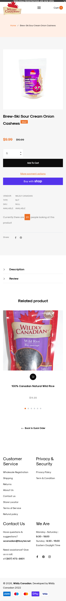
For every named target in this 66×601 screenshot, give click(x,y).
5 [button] (37, 408)
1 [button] (25, 408)
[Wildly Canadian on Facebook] (37, 556)
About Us (8, 489)
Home (13, 25)
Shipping (8, 478)
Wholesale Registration (15, 472)
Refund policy (10, 513)
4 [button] (34, 408)
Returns (7, 484)
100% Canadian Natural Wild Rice (33, 385)
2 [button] (28, 408)
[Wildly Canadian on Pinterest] (43, 556)
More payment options (33, 173)
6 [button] (40, 408)
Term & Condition (45, 478)
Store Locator (11, 501)
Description (16, 269)
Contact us (9, 495)
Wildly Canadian (22, 583)
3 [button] (31, 408)
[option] (33, 360)
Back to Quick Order (34, 428)
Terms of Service (12, 507)
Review (13, 278)
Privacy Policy (43, 472)
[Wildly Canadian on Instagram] (49, 556)
